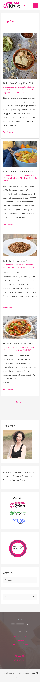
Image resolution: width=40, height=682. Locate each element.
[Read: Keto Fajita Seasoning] (20, 245)
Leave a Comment (10, 347)
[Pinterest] (26, 631)
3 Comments (8, 175)
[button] (24, 5)
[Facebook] (13, 631)
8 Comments (8, 87)
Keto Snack (21, 90)
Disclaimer (20, 640)
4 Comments (8, 264)
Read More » (8, 131)
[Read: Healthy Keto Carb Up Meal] (20, 327)
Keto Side (12, 90)
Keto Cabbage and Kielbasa (18, 171)
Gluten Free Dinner (22, 175)
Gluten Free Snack (22, 87)
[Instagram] (20, 631)
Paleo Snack (32, 90)
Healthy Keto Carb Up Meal (18, 343)
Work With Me (20, 660)
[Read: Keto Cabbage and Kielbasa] (20, 154)
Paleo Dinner (14, 178)
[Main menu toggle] (35, 5)
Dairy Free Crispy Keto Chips (19, 83)
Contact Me (20, 656)
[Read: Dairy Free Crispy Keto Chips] (20, 56)
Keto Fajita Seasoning (15, 260)
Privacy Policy (20, 636)
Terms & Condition (20, 644)
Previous (18, 402)
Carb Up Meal (24, 347)
